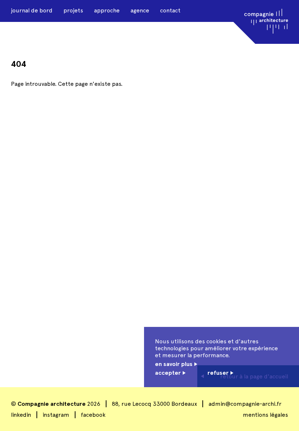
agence (140, 10)
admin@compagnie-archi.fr (245, 403)
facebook (93, 414)
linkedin (21, 414)
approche (107, 10)
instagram (56, 414)
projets (73, 10)
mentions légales (265, 414)
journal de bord (32, 10)
